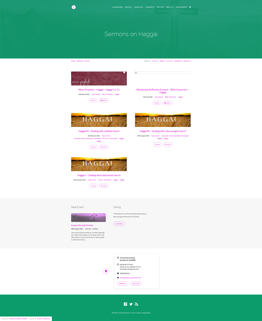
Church (171, 136)
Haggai (87, 61)
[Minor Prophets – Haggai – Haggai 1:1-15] (99, 84)
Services (128, 7)
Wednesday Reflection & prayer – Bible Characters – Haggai (163, 91)
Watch (105, 100)
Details (93, 100)
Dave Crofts (106, 136)
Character (77, 138)
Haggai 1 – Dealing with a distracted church (98, 175)
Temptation (89, 138)
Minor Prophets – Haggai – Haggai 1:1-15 (99, 89)
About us (170, 7)
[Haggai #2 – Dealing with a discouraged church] (163, 125)
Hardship (177, 136)
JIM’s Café (160, 7)
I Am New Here (117, 7)
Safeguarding (181, 7)
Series (162, 61)
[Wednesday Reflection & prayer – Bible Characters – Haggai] (163, 84)
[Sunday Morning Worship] (88, 220)
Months (186, 61)
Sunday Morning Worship (82, 225)
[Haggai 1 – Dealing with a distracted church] (99, 169)
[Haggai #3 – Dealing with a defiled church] (99, 125)
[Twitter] (131, 304)
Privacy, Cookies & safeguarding (140, 313)
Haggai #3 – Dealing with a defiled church (98, 131)
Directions (136, 283)
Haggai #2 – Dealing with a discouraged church (163, 131)
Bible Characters (170, 97)
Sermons (80, 61)
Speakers (177, 61)
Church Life (138, 7)
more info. (119, 224)
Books (169, 61)
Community (149, 7)
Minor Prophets (107, 94)
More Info (122, 283)
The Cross (105, 138)
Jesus (83, 138)
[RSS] (136, 304)
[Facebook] (125, 304)
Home (73, 61)
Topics (154, 61)
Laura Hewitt (96, 94)
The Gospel (113, 138)
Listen (105, 147)
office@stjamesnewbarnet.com (130, 278)
